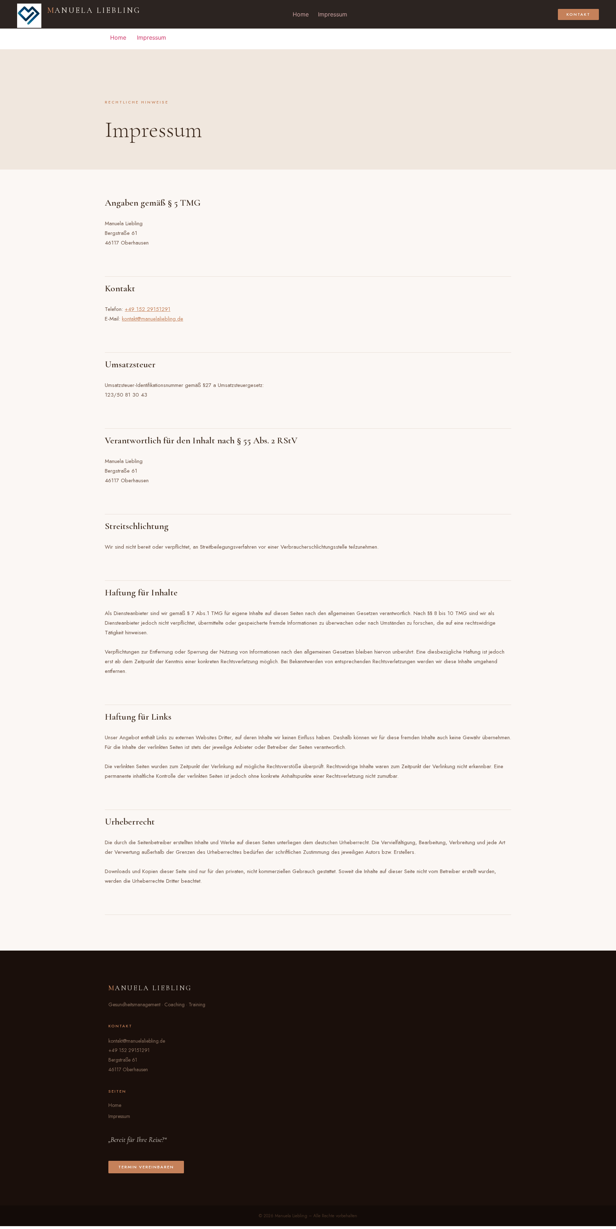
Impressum (333, 14)
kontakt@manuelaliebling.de (152, 319)
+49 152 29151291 (147, 309)
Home (301, 14)
